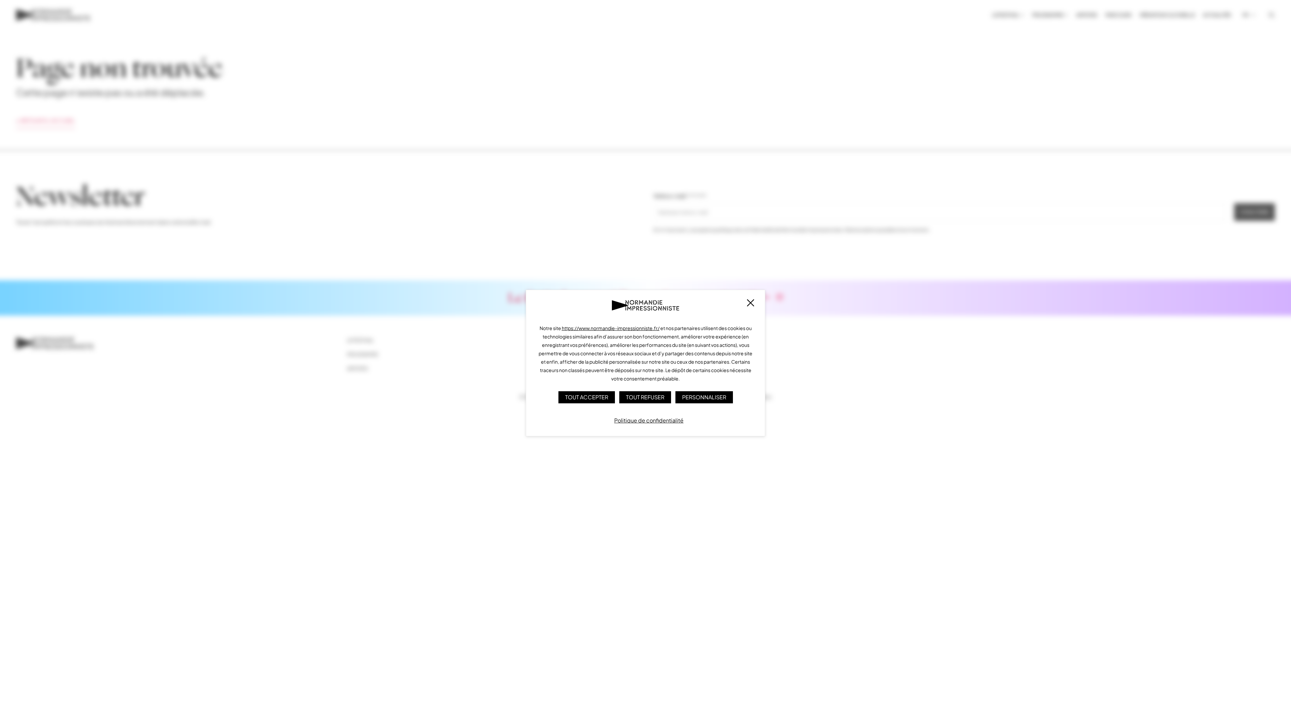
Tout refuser (645, 397)
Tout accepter (586, 397)
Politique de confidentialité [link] (648, 420)
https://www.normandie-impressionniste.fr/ (611, 328)
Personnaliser (704, 397)
